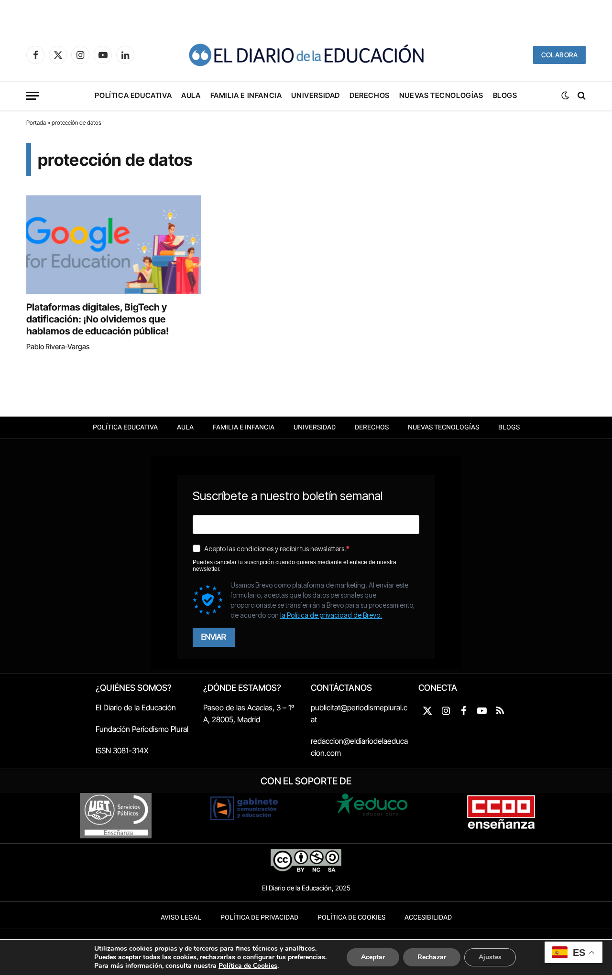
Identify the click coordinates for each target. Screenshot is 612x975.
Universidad (315, 95)
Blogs (505, 95)
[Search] (581, 96)
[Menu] (32, 96)
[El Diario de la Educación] (306, 55)
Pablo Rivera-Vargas (57, 346)
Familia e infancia (246, 95)
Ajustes (490, 957)
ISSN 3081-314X (122, 750)
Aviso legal (181, 917)
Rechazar (431, 957)
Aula (190, 95)
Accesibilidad (428, 917)
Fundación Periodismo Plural (142, 729)
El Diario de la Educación (136, 707)
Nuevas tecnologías (441, 95)
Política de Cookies (351, 917)
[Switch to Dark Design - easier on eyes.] (565, 95)
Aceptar (373, 957)
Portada (36, 122)
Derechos (370, 95)
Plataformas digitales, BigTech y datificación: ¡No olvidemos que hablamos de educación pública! (97, 319)
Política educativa (133, 95)
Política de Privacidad (259, 917)
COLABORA (559, 55)
